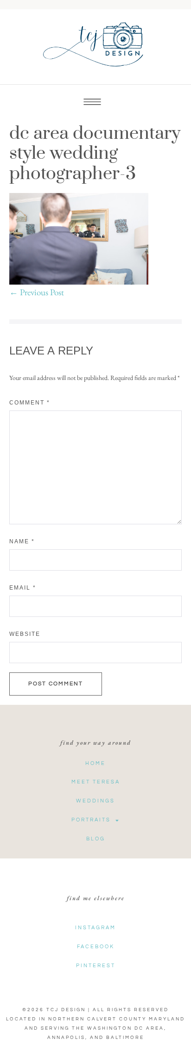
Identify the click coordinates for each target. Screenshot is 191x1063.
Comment (29, 402)
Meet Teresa (95, 781)
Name (22, 541)
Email (22, 587)
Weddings (95, 800)
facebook (96, 946)
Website (24, 634)
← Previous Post (36, 292)
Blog (95, 838)
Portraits (91, 819)
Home (95, 763)
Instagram (95, 927)
